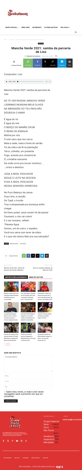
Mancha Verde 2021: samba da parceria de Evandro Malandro (14, 269)
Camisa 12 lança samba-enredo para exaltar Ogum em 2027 (45, 316)
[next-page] (8, 344)
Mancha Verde (14, 243)
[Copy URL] (38, 256)
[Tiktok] (26, 441)
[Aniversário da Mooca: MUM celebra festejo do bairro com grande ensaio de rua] (45, 328)
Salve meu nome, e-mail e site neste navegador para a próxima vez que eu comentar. (24, 394)
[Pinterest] (13, 441)
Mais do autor (36, 277)
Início (5, 39)
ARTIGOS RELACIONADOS (16, 277)
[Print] (47, 256)
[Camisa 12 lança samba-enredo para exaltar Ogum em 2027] (45, 307)
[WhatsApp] (24, 256)
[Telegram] (42, 256)
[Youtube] (17, 441)
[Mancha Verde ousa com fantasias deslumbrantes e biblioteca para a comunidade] (11, 287)
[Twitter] (8, 441)
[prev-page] (5, 344)
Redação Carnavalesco (33, 56)
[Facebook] (28, 256)
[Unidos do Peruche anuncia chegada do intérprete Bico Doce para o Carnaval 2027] (28, 328)
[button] (75, 32)
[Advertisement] (55, 11)
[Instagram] (21, 441)
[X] (33, 256)
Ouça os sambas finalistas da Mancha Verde (42, 269)
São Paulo (11, 39)
